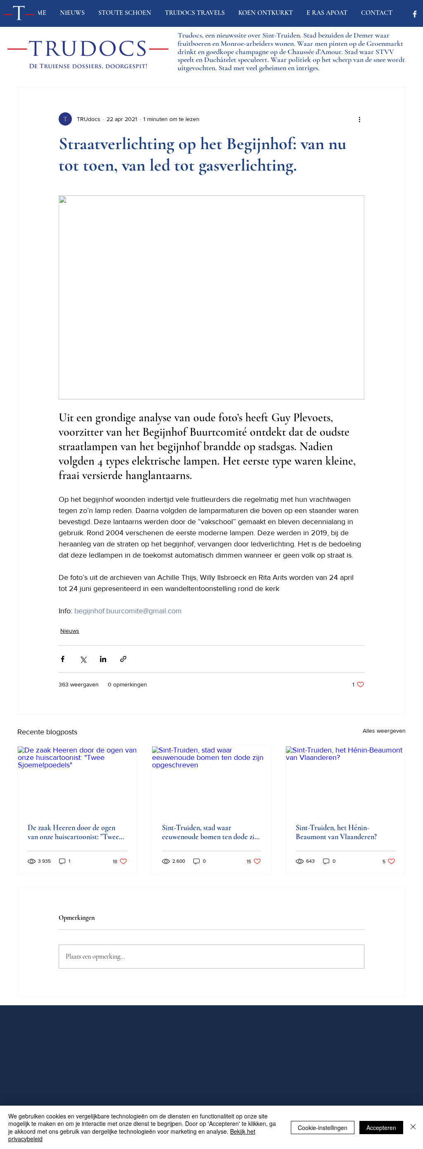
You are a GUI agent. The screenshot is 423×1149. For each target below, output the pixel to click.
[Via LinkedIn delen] (103, 659)
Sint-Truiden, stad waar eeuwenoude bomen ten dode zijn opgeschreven (211, 832)
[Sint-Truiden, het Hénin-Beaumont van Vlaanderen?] (345, 779)
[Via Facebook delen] (63, 659)
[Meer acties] (359, 119)
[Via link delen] (123, 659)
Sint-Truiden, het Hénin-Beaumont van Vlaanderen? (336, 832)
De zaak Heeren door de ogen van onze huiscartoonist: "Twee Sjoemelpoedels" (73, 832)
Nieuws (69, 630)
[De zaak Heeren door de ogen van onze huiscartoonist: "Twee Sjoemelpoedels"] (77, 779)
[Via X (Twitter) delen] (83, 659)
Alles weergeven (384, 730)
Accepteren (381, 1127)
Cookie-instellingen (322, 1127)
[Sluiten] (413, 1127)
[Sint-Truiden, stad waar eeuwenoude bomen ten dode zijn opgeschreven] (211, 779)
